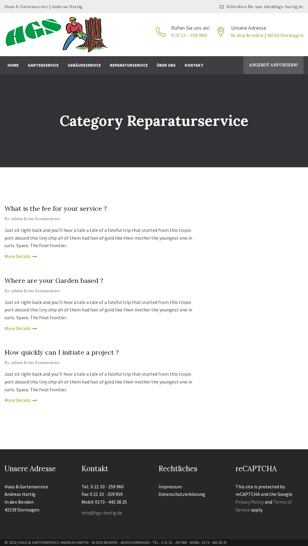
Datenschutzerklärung (182, 494)
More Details (18, 256)
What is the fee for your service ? (56, 208)
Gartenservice (43, 65)
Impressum (170, 487)
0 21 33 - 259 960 (189, 35)
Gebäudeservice (84, 65)
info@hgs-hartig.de (102, 513)
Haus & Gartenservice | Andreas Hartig (43, 6)
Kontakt (194, 65)
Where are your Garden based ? (54, 280)
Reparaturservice (129, 65)
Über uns (166, 65)
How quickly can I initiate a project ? (62, 352)
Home (13, 65)
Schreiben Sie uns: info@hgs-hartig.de (264, 6)
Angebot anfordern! (273, 65)
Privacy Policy (250, 502)
